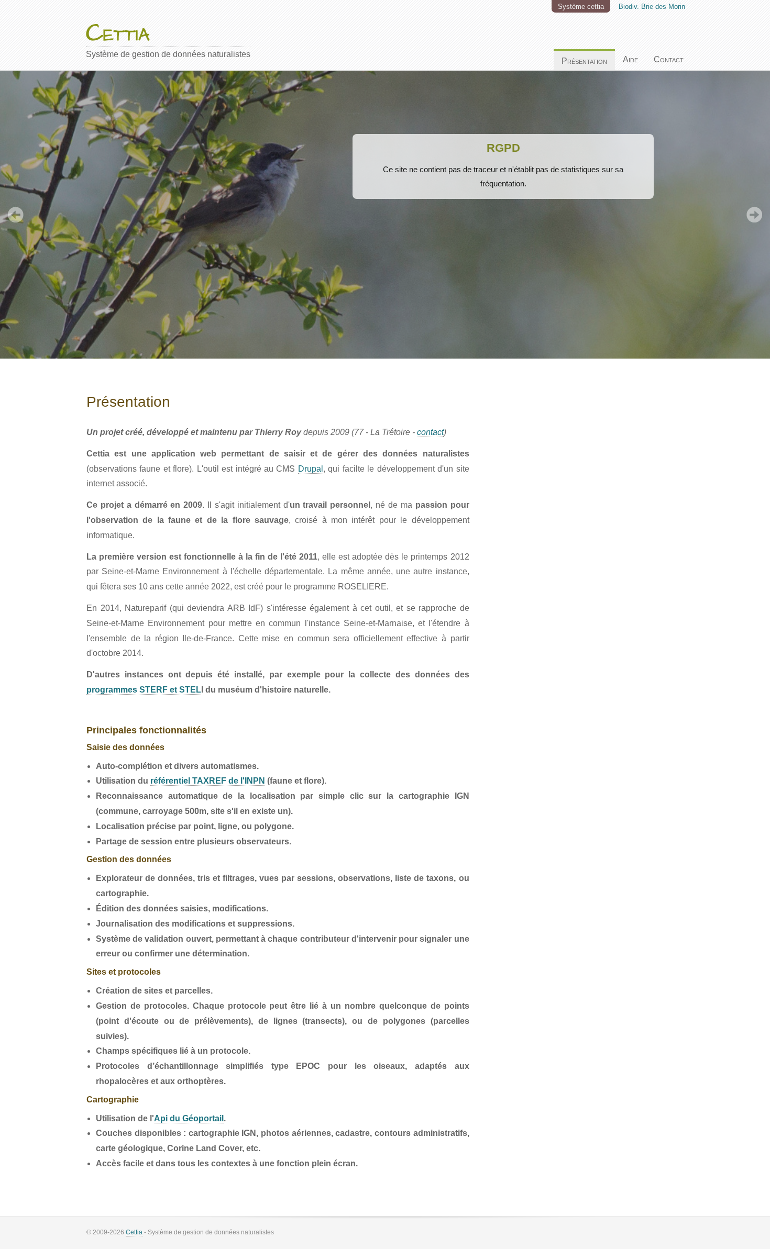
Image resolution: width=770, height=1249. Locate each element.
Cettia (134, 1232)
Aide (630, 59)
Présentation (584, 61)
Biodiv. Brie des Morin (652, 6)
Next (754, 214)
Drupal (310, 468)
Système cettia (581, 6)
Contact (669, 59)
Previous (16, 214)
